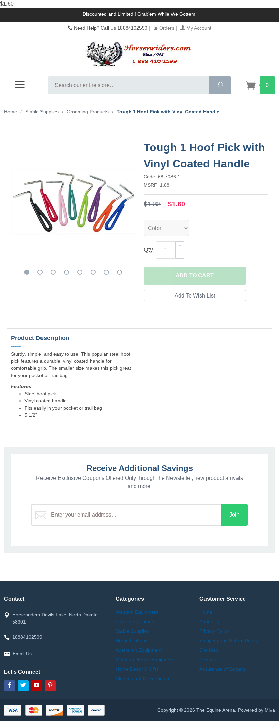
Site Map (208, 650)
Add (195, 275)
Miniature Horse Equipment (145, 659)
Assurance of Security (222, 669)
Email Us (22, 653)
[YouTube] (36, 685)
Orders (166, 28)
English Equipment (136, 621)
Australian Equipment (139, 650)
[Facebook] (9, 685)
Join (234, 515)
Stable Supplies (132, 631)
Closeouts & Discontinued (143, 678)
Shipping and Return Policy (228, 640)
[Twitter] (23, 685)
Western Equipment (137, 612)
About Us (209, 621)
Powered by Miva (256, 710)
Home (10, 111)
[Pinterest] (50, 685)
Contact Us (211, 659)
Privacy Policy (214, 631)
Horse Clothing (132, 640)
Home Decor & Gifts (137, 669)
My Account (198, 28)
